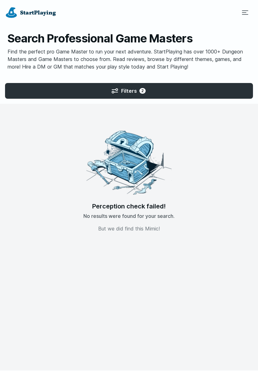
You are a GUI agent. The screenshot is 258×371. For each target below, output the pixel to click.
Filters (132, 91)
